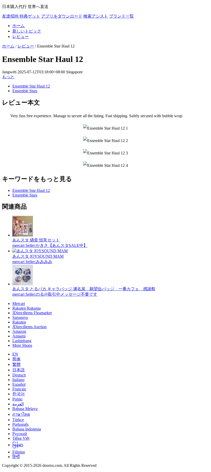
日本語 (18, 370)
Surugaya (20, 317)
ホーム (18, 25)
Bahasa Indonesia (26, 429)
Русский (19, 433)
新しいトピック (26, 31)
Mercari (18, 303)
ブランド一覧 (121, 16)
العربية (18, 404)
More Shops (22, 345)
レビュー (20, 36)
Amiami (18, 336)
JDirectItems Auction (29, 327)
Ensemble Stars (24, 91)
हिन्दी (16, 456)
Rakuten (19, 322)
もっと (8, 77)
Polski (17, 399)
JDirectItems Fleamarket (32, 313)
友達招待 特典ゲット (21, 16)
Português (20, 424)
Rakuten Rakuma (26, 308)
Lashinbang (21, 341)
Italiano (18, 379)
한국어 (18, 394)
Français (19, 389)
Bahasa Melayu (25, 408)
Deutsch (19, 375)
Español (18, 384)
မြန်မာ (17, 445)
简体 (16, 359)
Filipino (18, 452)
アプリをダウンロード (61, 16)
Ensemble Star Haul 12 (31, 86)
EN (15, 354)
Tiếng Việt (20, 438)
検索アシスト (95, 16)
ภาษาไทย (21, 414)
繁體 (16, 364)
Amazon (19, 331)
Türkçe (18, 420)
